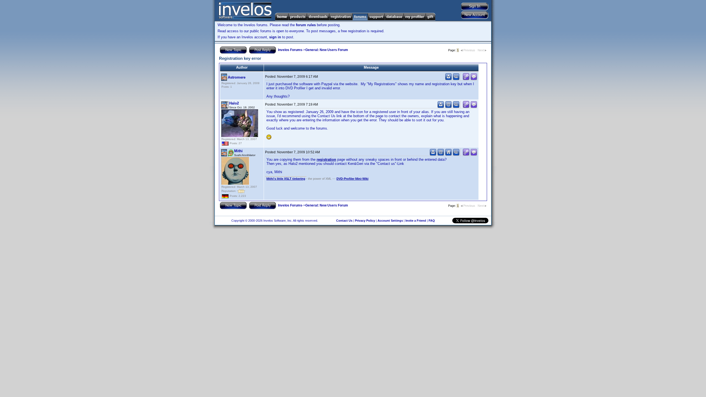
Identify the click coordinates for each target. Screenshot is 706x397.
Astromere (236, 77)
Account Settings (390, 220)
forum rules (306, 25)
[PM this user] (448, 79)
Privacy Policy (365, 220)
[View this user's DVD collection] (456, 79)
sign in (275, 37)
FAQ (432, 220)
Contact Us (344, 220)
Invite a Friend (415, 220)
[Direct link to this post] (466, 79)
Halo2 (234, 103)
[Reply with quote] (473, 79)
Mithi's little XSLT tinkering (285, 178)
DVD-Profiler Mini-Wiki (352, 178)
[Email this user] (448, 107)
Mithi (238, 151)
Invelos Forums (290, 50)
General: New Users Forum (326, 50)
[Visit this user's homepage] (448, 154)
